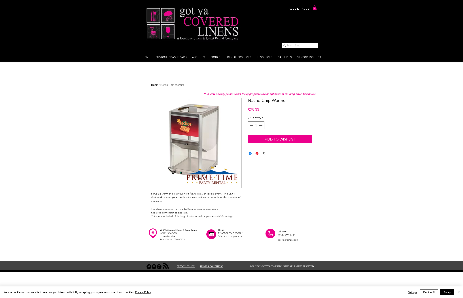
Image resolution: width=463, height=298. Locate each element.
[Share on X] (264, 153)
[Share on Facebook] (250, 153)
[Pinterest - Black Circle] (159, 266)
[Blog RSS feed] (166, 266)
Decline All (429, 292)
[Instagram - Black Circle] (154, 266)
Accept (447, 292)
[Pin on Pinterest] (257, 153)
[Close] (458, 292)
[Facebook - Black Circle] (148, 266)
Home (154, 84)
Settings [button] (412, 292)
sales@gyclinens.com (288, 239)
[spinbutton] (256, 125)
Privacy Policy (143, 292)
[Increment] (261, 125)
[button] (315, 7)
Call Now (282, 231)
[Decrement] (251, 125)
